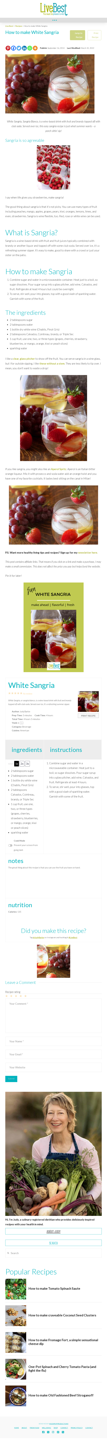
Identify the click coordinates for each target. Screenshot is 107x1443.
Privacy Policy (77, 1428)
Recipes (18, 26)
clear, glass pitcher (24, 358)
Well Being (46, 1428)
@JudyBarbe (38, 937)
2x (22, 763)
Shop (56, 1428)
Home (16, 1428)
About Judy (53, 1231)
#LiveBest (73, 937)
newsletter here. (88, 552)
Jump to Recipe (78, 35)
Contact (89, 1428)
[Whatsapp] (29, 48)
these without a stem (52, 363)
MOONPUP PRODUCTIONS (58, 1424)
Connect (64, 1428)
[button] (55, 20)
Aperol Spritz (58, 469)
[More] (35, 48)
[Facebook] (13, 48)
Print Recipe (95, 35)
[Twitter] (18, 48)
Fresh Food (34, 1428)
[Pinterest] (8, 48)
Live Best (9, 26)
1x (16, 763)
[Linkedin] (24, 48)
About (24, 1428)
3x (27, 763)
